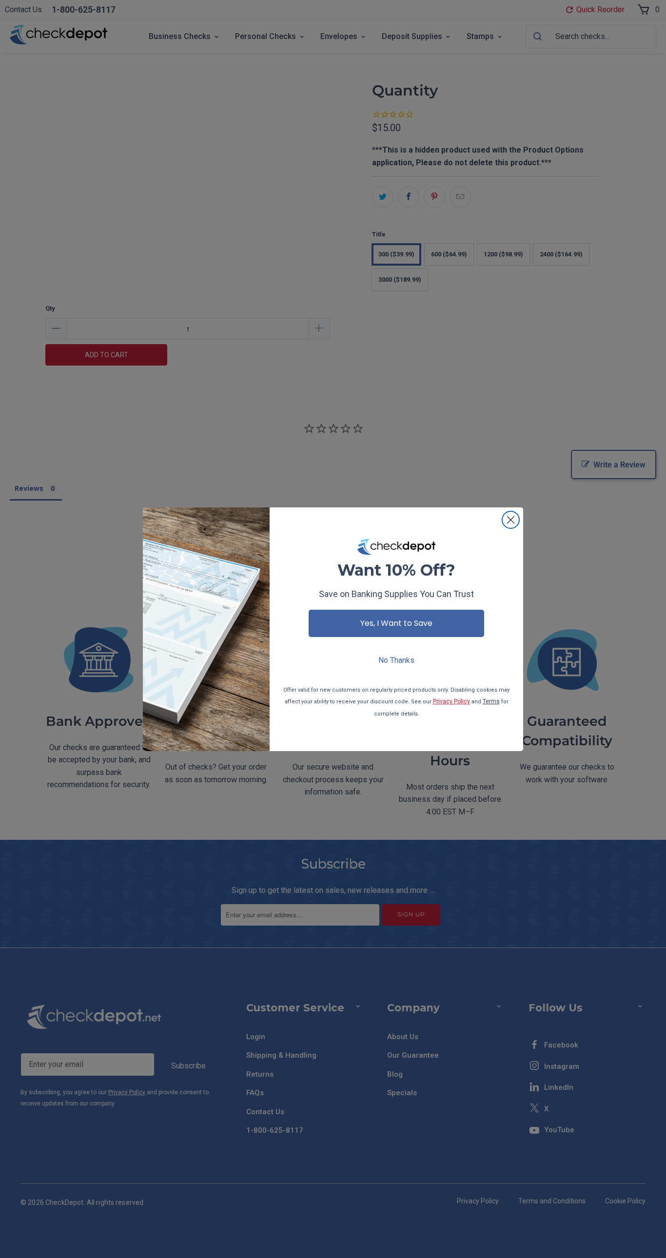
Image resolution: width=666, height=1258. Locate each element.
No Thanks (396, 660)
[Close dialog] (510, 519)
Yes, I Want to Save (396, 623)
